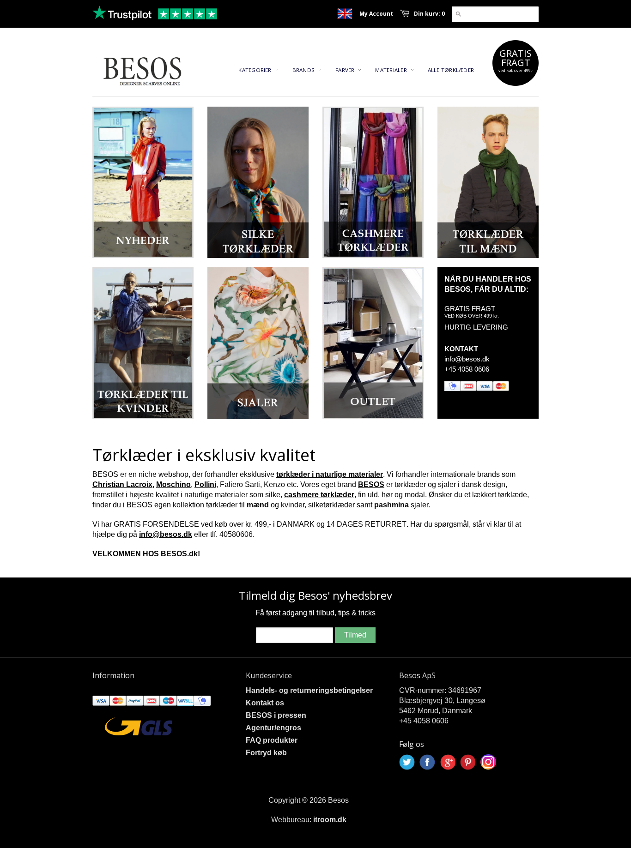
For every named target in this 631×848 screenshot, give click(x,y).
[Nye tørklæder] (143, 183)
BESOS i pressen (276, 715)
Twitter (407, 762)
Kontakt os (265, 703)
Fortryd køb (266, 753)
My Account (376, 14)
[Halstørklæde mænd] (488, 183)
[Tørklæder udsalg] (373, 343)
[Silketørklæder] (258, 183)
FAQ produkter (271, 740)
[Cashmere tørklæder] (373, 183)
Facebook (427, 762)
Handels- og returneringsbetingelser (309, 690)
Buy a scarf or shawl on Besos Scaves (344, 13)
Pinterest (468, 762)
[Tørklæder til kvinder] (143, 343)
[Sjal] (258, 343)
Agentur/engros (273, 728)
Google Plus (447, 762)
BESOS (371, 484)
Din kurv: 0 (429, 14)
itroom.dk (329, 820)
